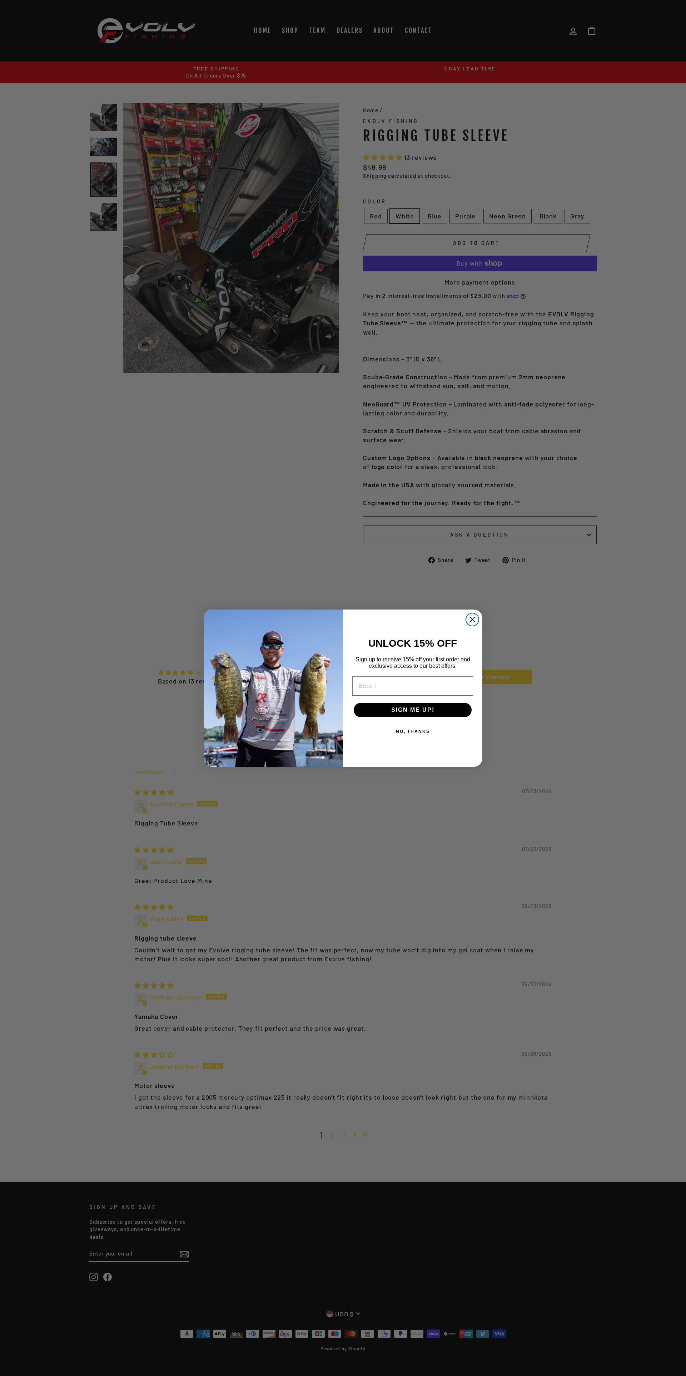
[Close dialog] (472, 619)
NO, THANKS (413, 731)
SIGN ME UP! (412, 710)
